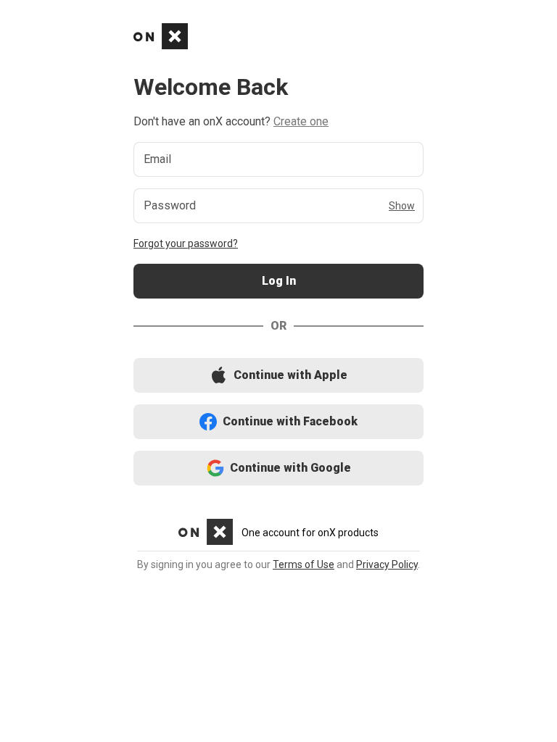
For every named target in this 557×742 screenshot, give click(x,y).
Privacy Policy (387, 564)
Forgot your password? (185, 243)
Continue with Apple (278, 375)
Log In (278, 281)
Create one (301, 121)
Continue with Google (278, 468)
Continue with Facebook (278, 422)
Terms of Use (303, 564)
